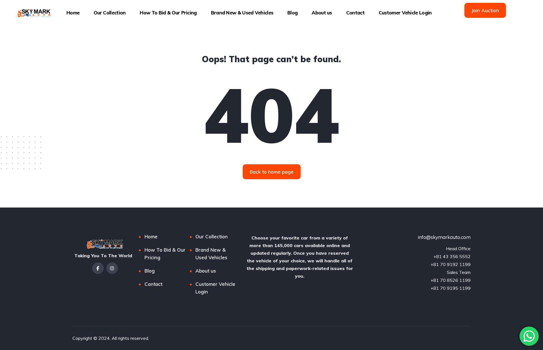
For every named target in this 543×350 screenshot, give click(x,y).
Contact (355, 13)
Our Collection (110, 13)
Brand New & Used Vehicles (242, 13)
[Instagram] (112, 268)
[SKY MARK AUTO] (33, 13)
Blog (292, 13)
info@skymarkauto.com (444, 237)
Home (72, 13)
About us (322, 13)
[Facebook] (98, 268)
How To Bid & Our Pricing (168, 13)
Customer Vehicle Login (405, 13)
